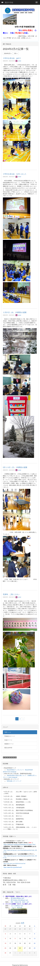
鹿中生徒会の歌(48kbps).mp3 (19, 900)
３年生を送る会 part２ (12, 58)
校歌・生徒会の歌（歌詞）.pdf (20, 902)
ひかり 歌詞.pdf (17, 907)
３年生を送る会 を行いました (14, 174)
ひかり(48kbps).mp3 (17, 906)
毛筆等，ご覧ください (11, 594)
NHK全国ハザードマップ (14, 781)
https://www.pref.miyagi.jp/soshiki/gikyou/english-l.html (19, 844)
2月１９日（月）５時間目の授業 (15, 467)
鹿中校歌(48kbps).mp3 (17, 898)
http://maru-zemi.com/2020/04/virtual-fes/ (14, 863)
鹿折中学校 (9, 2)
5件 (15, 53)
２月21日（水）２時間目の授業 (15, 312)
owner (19, 61)
